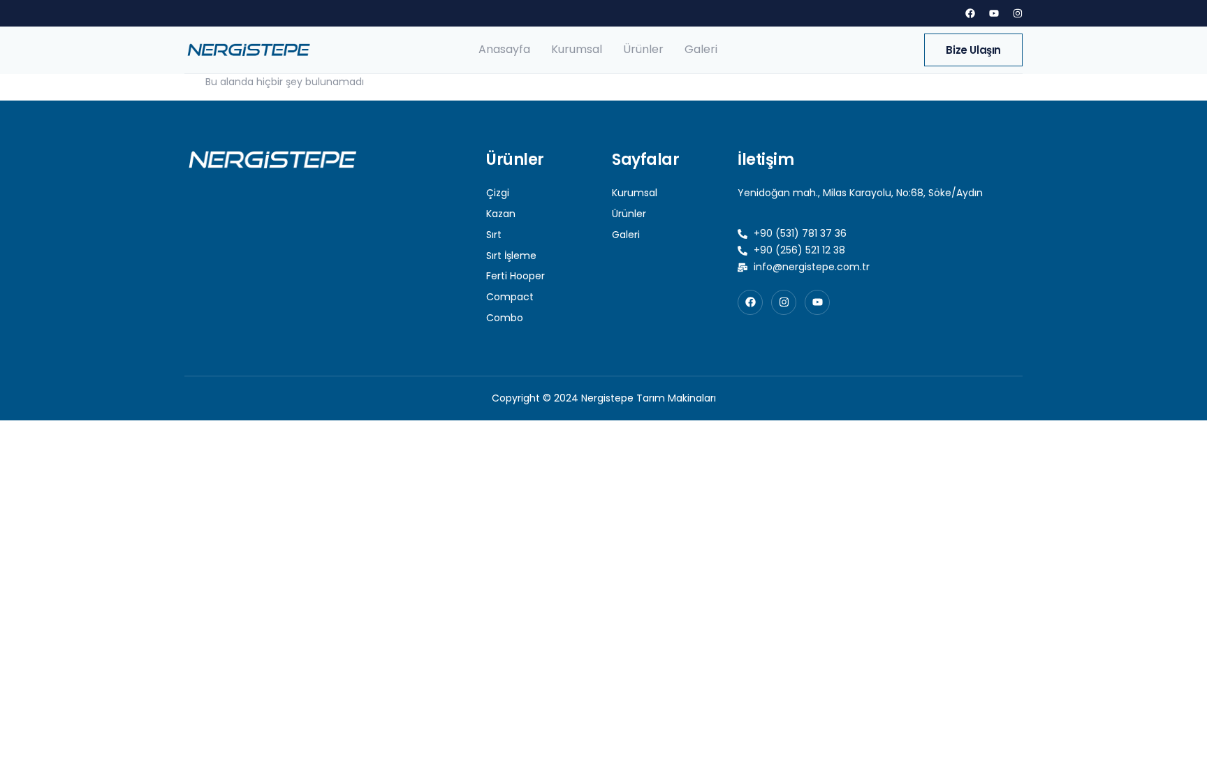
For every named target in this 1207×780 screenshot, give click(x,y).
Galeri (701, 49)
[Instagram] (1018, 13)
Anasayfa (504, 49)
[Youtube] (994, 13)
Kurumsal (576, 49)
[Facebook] (970, 13)
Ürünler (643, 49)
